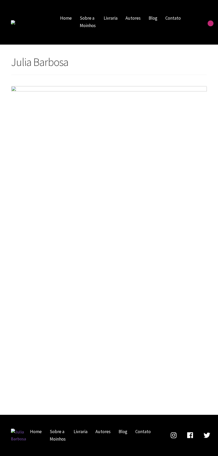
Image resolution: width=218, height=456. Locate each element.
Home (66, 18)
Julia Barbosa (29, 22)
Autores (133, 18)
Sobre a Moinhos (88, 21)
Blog (153, 18)
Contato (173, 18)
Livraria (111, 18)
